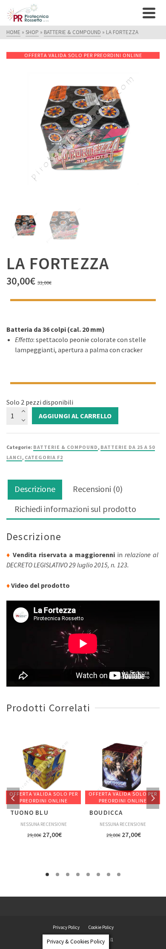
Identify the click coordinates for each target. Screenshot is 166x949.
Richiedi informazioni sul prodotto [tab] (75, 508)
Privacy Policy (66, 927)
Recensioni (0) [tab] (98, 488)
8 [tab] (118, 874)
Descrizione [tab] (34, 488)
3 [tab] (67, 874)
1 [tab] (47, 874)
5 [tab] (88, 874)
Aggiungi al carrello (75, 415)
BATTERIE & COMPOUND (65, 447)
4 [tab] (78, 874)
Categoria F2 (44, 457)
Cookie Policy (101, 927)
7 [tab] (108, 874)
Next (152, 798)
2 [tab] (57, 874)
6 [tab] (98, 874)
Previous (13, 798)
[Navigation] (149, 13)
